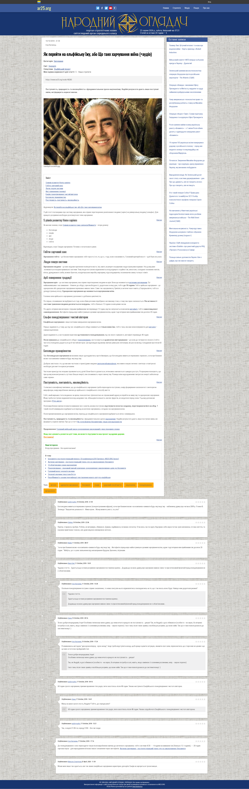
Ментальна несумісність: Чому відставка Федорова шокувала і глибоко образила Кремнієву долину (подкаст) (185, 232)
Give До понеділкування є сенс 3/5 (200, 741)
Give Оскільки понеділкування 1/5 (196, 584)
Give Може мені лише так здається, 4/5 (202, 762)
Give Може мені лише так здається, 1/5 (196, 762)
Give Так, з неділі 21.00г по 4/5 (202, 724)
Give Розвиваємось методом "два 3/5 (200, 642)
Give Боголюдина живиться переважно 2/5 (198, 502)
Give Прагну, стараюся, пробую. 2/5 (198, 522)
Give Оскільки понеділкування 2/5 (198, 584)
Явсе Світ (71, 563)
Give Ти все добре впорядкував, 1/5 (196, 618)
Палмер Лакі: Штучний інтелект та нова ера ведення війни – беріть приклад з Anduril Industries (186, 49)
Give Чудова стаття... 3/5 (200, 563)
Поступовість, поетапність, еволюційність (62, 200)
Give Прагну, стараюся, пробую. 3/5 (200, 522)
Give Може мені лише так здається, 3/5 (200, 762)
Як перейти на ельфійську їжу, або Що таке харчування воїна (78, 207)
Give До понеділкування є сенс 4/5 (202, 741)
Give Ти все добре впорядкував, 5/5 (204, 618)
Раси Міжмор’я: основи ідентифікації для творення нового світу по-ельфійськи (79, 477)
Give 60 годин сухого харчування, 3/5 (200, 682)
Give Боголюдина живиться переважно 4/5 (202, 502)
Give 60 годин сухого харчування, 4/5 (202, 682)
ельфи (97, 485)
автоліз (53, 485)
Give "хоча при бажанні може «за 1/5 (196, 543)
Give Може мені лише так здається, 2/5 (198, 762)
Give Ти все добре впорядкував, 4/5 (202, 618)
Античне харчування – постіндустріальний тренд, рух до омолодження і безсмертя (81, 462)
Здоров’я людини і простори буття (62, 474)
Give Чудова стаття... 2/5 (198, 563)
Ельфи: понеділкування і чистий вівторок (62, 194)
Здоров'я (52, 66)
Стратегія (177, 8)
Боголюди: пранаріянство (56, 197)
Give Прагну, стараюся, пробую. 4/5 (202, 522)
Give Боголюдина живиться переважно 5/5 (204, 502)
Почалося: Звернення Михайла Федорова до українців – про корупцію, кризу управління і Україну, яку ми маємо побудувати (187, 164)
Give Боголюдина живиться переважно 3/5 (200, 502)
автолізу (152, 327)
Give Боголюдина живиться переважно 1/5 (196, 502)
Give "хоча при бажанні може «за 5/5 (204, 543)
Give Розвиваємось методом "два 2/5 (198, 642)
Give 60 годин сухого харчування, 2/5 (198, 682)
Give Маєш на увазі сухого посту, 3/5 (200, 699)
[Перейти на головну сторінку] (124, 23)
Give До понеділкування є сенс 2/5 (198, 741)
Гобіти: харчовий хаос (54, 185)
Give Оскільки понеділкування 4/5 (202, 584)
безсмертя (86, 485)
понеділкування (84, 340)
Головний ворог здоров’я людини (61, 471)
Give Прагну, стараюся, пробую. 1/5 (196, 522)
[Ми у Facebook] (102, 8)
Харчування (58, 61)
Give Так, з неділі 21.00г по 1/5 (196, 724)
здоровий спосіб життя (113, 485)
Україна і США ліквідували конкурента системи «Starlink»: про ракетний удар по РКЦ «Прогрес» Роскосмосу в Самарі (187, 246)
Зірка (70, 618)
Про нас (206, 8)
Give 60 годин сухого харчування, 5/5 (204, 682)
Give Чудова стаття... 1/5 (196, 563)
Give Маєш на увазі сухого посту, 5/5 (204, 699)
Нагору (159, 220)
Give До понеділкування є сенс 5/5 (204, 741)
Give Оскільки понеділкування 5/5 (204, 584)
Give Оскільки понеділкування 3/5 (200, 584)
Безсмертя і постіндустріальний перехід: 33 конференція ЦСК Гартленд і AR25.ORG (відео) (83, 459)
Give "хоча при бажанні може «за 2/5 (198, 543)
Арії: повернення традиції (56, 191)
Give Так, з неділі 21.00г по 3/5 (200, 724)
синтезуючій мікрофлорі (106, 363)
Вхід (209, 2)
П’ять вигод (56, 401)
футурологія (50, 491)
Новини (166, 8)
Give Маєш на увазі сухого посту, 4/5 (202, 699)
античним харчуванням (138, 282)
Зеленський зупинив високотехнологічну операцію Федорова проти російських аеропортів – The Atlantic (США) (185, 74)
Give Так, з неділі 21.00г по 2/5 (198, 724)
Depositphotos (137, 786)
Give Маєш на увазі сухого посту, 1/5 (196, 699)
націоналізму (110, 419)
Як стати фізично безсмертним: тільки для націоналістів (99, 422)
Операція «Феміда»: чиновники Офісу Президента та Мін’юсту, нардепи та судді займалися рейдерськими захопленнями (186, 88)
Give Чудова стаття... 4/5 (202, 563)
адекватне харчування (69, 485)
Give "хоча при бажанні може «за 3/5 (200, 543)
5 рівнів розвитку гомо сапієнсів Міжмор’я (79, 225)
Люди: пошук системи (54, 188)
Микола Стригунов (75, 762)
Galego (70, 522)
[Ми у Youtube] (110, 8)
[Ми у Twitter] (106, 8)
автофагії (133, 309)
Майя (70, 543)
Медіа (187, 8)
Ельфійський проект (62, 69)
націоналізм (130, 485)
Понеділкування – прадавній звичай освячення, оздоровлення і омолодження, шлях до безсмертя (87, 468)
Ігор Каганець (77, 584)
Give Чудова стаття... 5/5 (204, 563)
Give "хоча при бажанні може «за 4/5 (202, 543)
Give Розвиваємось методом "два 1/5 (196, 642)
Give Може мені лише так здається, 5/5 (204, 762)
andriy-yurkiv (72, 502)
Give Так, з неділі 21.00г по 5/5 (204, 724)
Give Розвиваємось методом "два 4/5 (202, 642)
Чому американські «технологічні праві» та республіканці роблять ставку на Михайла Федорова (186, 103)
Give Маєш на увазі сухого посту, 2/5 (198, 699)
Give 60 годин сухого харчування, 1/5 (196, 682)
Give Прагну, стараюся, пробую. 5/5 (204, 522)
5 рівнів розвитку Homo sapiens (58, 182)
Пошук (196, 8)
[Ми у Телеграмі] (97, 8)
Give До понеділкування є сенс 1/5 (196, 741)
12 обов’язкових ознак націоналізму (62, 465)
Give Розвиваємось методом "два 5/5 (204, 642)
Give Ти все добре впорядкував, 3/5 (200, 618)
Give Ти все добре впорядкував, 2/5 (198, 618)
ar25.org (44, 8)
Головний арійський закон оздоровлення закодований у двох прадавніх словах (88, 429)
